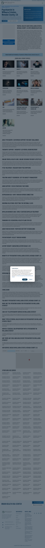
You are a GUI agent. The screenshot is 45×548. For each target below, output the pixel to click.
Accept (25, 279)
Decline (30, 279)
